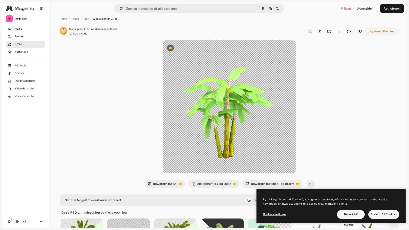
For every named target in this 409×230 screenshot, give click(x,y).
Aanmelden (365, 8)
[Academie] (17, 221)
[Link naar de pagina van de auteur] (63, 31)
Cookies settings (274, 214)
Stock (75, 19)
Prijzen (346, 8)
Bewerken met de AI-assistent (270, 185)
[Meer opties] (339, 31)
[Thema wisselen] (24, 221)
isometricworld (78, 33)
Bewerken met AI (162, 185)
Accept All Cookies (384, 214)
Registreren (392, 8)
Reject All (351, 214)
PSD (86, 19)
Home (63, 19)
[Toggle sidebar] (41, 8)
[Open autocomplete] (120, 8)
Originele (190, 48)
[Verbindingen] (9, 221)
